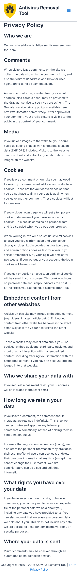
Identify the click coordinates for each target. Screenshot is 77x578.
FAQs (72, 565)
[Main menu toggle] (69, 10)
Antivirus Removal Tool (39, 10)
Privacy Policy (39, 569)
